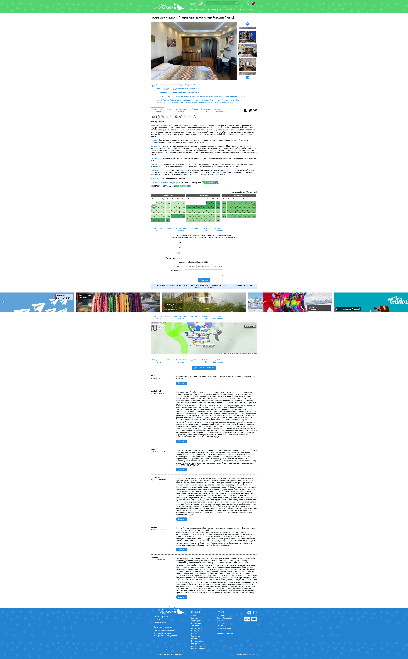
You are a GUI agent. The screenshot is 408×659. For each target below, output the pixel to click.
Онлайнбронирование (219, 110)
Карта (241, 9)
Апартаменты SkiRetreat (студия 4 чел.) (178, 175)
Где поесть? (221, 623)
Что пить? (221, 621)
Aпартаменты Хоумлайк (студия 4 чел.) (206, 17)
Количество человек (174, 258)
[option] (194, 51)
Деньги (220, 626)
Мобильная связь (224, 628)
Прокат (194, 633)
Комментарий (177, 270)
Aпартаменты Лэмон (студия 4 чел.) (213, 175)
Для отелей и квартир (162, 633)
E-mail (180, 248)
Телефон (179, 253)
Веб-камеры (196, 644)
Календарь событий (225, 633)
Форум (251, 9)
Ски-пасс (194, 618)
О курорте (195, 616)
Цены (168, 109)
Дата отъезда (204, 266)
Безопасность (196, 628)
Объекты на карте (198, 646)
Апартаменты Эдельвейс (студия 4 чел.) (232, 170)
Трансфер (195, 626)
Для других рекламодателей (165, 636)
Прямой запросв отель (182, 110)
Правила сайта (160, 622)
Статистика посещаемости (164, 631)
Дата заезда (178, 266)
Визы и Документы (224, 618)
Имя (181, 243)
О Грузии (220, 616)
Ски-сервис (195, 636)
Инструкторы (196, 631)
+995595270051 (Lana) (191, 183)
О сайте (157, 619)
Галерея (194, 639)
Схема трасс (196, 621)
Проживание (158, 17)
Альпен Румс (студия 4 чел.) (220, 172)
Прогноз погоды (197, 641)
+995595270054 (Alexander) (163, 186)
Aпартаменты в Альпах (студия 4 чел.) (194, 172)
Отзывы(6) (206, 110)
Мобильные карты (198, 649)
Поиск (171, 17)
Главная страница (161, 617)
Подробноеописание (157, 110)
